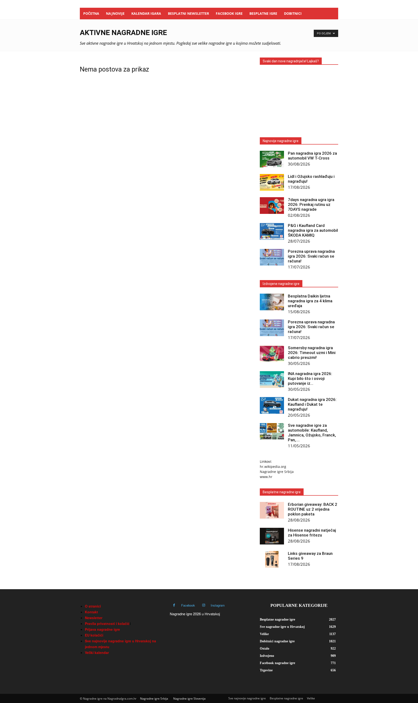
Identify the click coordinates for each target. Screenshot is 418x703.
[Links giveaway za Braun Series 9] (272, 559)
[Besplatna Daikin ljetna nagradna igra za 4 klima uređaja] (272, 302)
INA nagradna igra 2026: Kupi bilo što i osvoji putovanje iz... (310, 378)
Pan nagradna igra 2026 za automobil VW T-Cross (312, 155)
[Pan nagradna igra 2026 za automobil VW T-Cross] (272, 159)
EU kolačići (94, 635)
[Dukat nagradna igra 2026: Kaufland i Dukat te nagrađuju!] (272, 405)
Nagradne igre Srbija (277, 471)
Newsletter (93, 617)
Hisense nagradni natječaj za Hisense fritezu (312, 532)
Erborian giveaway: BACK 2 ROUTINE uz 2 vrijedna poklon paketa (312, 509)
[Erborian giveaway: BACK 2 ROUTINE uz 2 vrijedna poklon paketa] (272, 510)
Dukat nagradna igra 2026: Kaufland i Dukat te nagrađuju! (312, 404)
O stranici (93, 606)
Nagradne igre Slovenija (189, 698)
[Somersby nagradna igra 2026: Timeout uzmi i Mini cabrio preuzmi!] (272, 353)
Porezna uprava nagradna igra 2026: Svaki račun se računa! (311, 256)
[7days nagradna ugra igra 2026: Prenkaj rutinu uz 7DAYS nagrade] (272, 205)
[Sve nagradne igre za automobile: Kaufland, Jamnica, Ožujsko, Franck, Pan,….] (272, 431)
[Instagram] (203, 605)
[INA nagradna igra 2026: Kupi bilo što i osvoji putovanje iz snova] (272, 379)
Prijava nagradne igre (102, 629)
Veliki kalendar (97, 652)
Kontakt (91, 611)
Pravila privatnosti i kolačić (107, 623)
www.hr (266, 476)
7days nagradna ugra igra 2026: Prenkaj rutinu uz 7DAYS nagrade (311, 204)
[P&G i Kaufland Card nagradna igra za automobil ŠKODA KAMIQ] (272, 231)
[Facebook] (174, 605)
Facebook (188, 605)
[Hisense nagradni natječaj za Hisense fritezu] (272, 536)
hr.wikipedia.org (273, 466)
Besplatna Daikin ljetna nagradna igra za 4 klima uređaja (310, 301)
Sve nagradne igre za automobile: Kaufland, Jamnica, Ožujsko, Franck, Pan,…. (312, 432)
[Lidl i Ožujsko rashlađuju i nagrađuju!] (272, 182)
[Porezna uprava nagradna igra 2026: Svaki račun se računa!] (272, 257)
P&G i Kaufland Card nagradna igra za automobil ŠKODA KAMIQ (313, 230)
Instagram (218, 605)
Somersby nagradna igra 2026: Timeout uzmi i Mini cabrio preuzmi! (312, 352)
